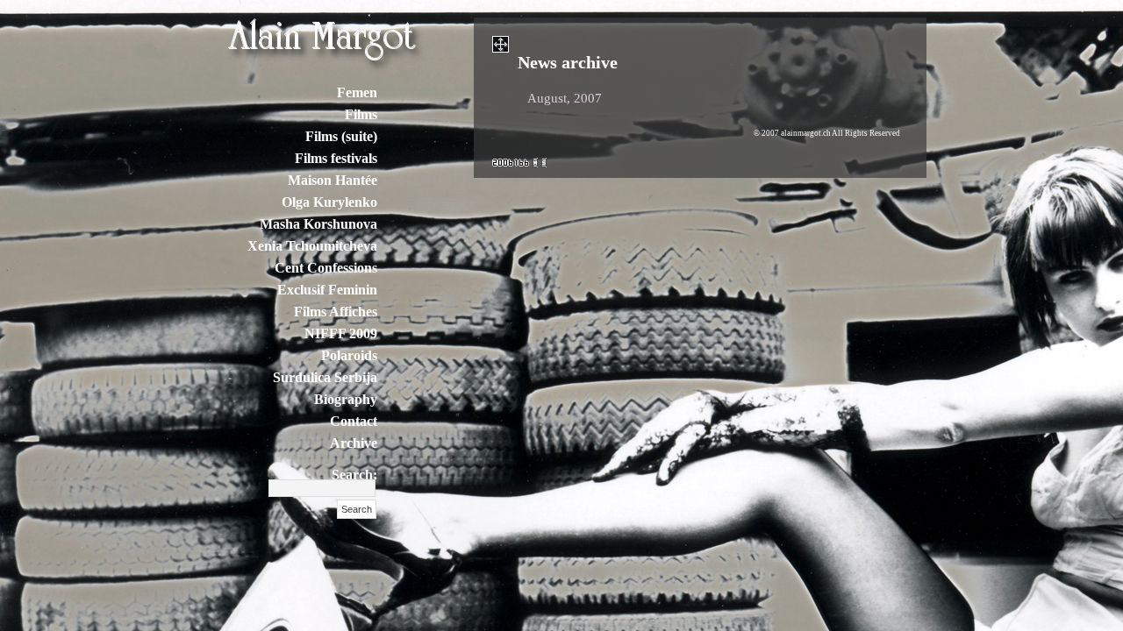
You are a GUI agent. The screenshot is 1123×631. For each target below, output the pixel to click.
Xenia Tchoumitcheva (312, 245)
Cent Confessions (326, 267)
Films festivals (336, 158)
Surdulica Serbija (325, 377)
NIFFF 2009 (340, 333)
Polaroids (349, 355)
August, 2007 (564, 98)
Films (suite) (341, 136)
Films (361, 114)
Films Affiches (335, 311)
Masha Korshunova (318, 223)
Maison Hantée (332, 180)
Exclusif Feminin (327, 289)
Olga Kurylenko (329, 202)
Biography (345, 399)
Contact (353, 421)
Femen (357, 92)
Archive (353, 443)
